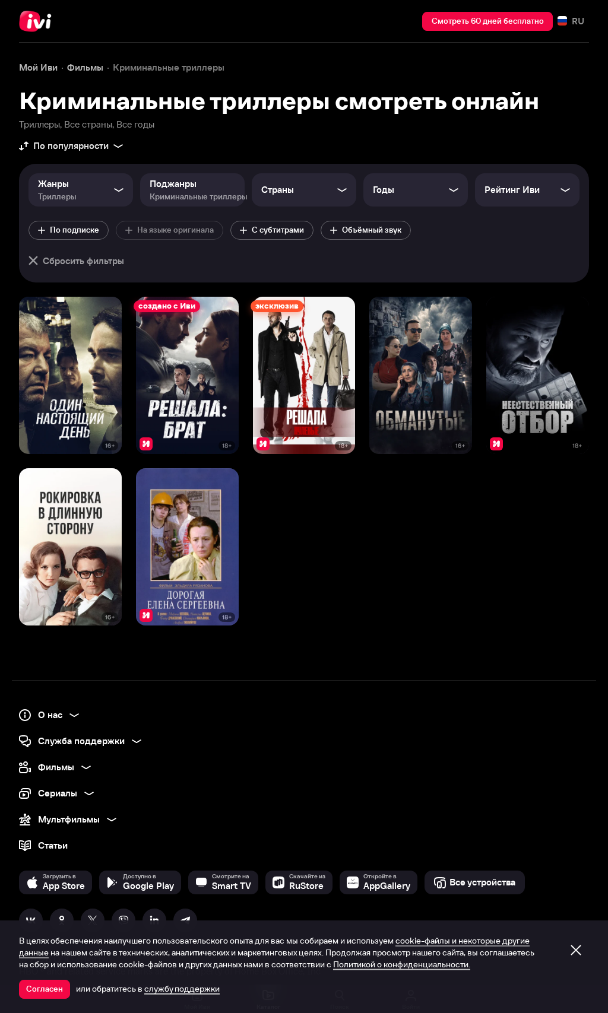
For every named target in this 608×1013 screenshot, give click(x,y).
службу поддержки (182, 988)
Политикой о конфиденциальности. (401, 964)
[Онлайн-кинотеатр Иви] (38, 21)
